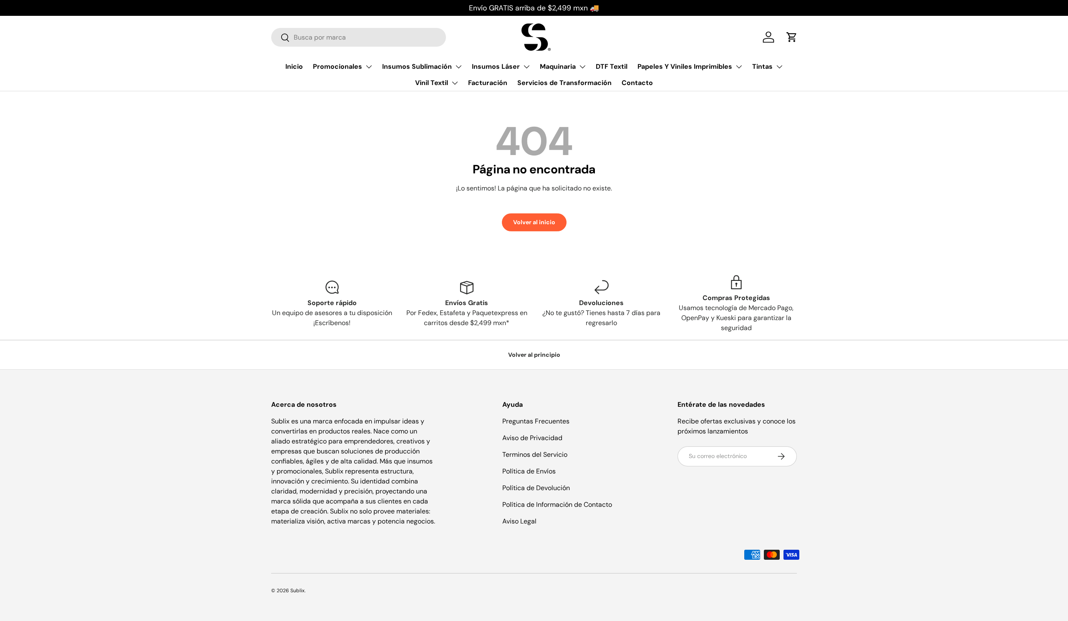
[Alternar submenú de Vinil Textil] (455, 83)
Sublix (297, 590)
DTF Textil (611, 66)
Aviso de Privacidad (532, 437)
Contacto (637, 83)
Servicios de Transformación (564, 83)
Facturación (487, 83)
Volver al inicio (534, 222)
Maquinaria (558, 66)
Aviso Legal (519, 521)
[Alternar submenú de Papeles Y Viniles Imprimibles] (739, 67)
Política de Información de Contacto (557, 504)
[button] (792, 37)
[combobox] (358, 37)
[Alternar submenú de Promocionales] (369, 67)
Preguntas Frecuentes (535, 421)
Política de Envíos (529, 471)
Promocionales (337, 66)
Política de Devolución (536, 487)
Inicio (294, 66)
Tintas (762, 66)
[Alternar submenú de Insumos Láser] (526, 67)
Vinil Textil (431, 83)
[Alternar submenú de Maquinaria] (582, 67)
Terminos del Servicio (534, 454)
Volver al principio (534, 354)
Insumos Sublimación (417, 66)
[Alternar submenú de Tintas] (779, 67)
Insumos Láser (496, 66)
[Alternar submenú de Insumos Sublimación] (458, 67)
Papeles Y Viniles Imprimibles (684, 66)
